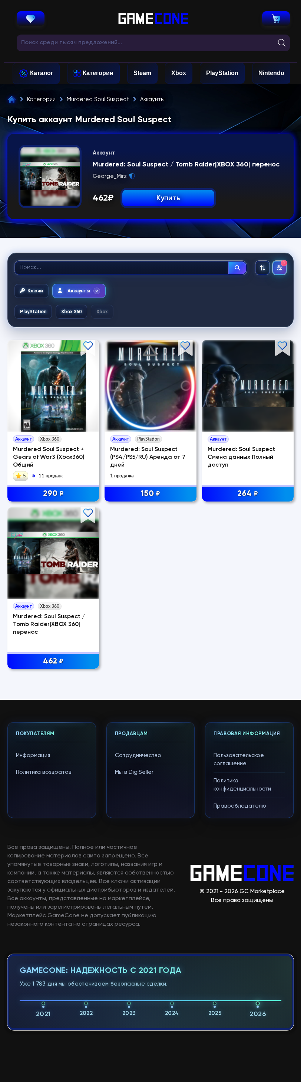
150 (150, 494)
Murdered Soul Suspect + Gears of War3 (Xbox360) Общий (49, 457)
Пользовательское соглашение (239, 760)
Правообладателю (240, 806)
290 (53, 494)
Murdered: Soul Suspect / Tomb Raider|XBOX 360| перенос (49, 624)
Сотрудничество (138, 755)
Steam (142, 73)
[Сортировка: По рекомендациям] (262, 268)
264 (247, 494)
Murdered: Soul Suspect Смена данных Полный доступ (241, 457)
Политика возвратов (44, 772)
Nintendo (271, 73)
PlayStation (222, 73)
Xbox (178, 73)
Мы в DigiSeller (134, 772)
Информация (33, 755)
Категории (98, 73)
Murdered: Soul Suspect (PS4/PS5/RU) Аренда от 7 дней (147, 457)
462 (53, 661)
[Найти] (237, 268)
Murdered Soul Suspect (98, 99)
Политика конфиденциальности (242, 785)
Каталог (41, 73)
